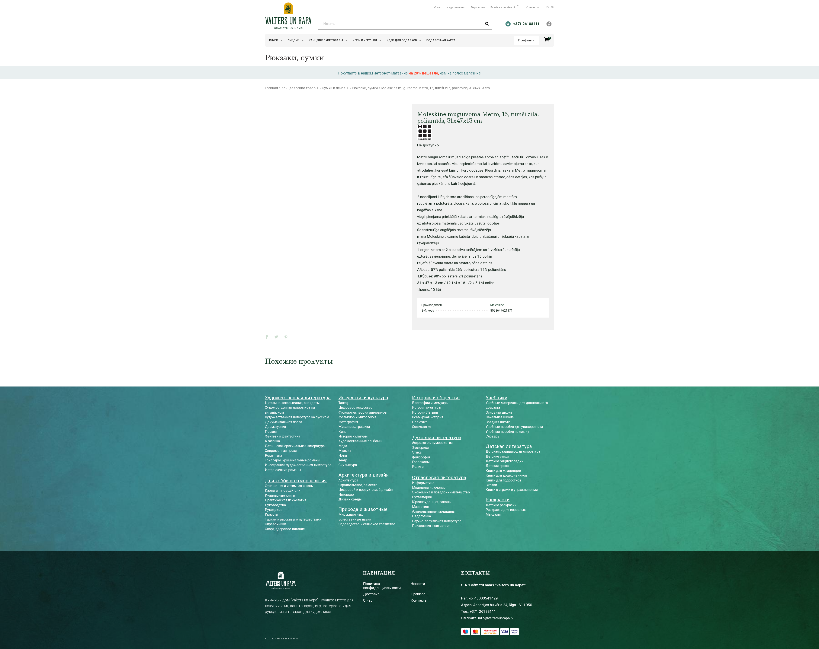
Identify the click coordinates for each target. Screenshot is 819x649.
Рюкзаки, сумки (365, 88)
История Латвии (425, 412)
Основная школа (499, 412)
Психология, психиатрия (431, 526)
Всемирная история (427, 417)
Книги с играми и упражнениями (512, 490)
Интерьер (346, 495)
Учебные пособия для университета (514, 427)
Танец (343, 403)
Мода (342, 446)
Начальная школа (500, 417)
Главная (271, 88)
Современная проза (281, 451)
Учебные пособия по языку (507, 432)
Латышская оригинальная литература (295, 446)
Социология (421, 427)
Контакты (532, 7)
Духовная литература (436, 437)
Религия (418, 467)
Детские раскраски (501, 505)
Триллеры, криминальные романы (292, 460)
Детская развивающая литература (513, 451)
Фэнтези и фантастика (282, 436)
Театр (342, 460)
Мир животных (350, 514)
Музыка (344, 451)
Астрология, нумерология (432, 443)
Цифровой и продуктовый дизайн (365, 490)
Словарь (492, 436)
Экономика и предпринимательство (441, 492)
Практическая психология (285, 500)
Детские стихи (497, 456)
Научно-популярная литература (436, 521)
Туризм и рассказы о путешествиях (293, 519)
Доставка (371, 594)
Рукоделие (273, 510)
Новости (418, 584)
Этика (416, 452)
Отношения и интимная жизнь (289, 486)
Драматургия (275, 427)
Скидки (294, 40)
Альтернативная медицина (433, 511)
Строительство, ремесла (357, 485)
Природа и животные (363, 509)
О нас (437, 7)
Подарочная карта (440, 40)
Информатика (423, 483)
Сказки (491, 485)
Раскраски (498, 499)
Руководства (275, 505)
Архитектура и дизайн (363, 475)
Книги (274, 40)
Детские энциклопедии (504, 461)
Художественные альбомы (360, 441)
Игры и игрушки (365, 40)
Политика (419, 422)
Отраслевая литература (439, 477)
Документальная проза (283, 422)
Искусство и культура (363, 397)
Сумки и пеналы (335, 88)
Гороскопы (421, 462)
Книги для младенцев (503, 471)
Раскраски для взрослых (506, 510)
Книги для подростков (503, 480)
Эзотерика (420, 448)
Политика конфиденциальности (382, 586)
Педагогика (421, 516)
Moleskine (497, 305)
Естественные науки (354, 519)
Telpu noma (478, 7)
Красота (271, 514)
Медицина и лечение (429, 488)
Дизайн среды (350, 499)
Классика (272, 441)
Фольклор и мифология (357, 417)
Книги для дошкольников (506, 475)
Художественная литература (298, 397)
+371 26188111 (483, 611)
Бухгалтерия (422, 497)
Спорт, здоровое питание (285, 529)
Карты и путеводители (282, 491)
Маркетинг (420, 507)
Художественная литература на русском (297, 417)
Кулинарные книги (280, 495)
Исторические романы (283, 470)
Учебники (496, 397)
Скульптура (347, 465)
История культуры (353, 436)
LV (547, 7)
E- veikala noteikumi (503, 7)
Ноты (342, 456)
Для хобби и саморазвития (296, 480)
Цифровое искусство (355, 407)
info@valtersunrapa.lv (495, 618)
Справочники (275, 524)
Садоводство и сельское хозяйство (366, 524)
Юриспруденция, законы (432, 502)
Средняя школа (498, 422)
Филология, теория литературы (363, 412)
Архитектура (348, 480)
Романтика (273, 456)
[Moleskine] (424, 132)
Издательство (456, 7)
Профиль (525, 40)
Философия (421, 457)
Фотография (348, 422)
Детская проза (497, 466)
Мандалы (493, 514)
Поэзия (271, 432)
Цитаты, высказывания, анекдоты (292, 403)
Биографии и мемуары (430, 403)
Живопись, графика (354, 427)
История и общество (436, 397)
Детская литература (509, 446)
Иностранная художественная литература (298, 465)
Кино (342, 432)
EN (552, 7)
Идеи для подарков (401, 40)
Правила (418, 594)
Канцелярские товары (326, 40)
